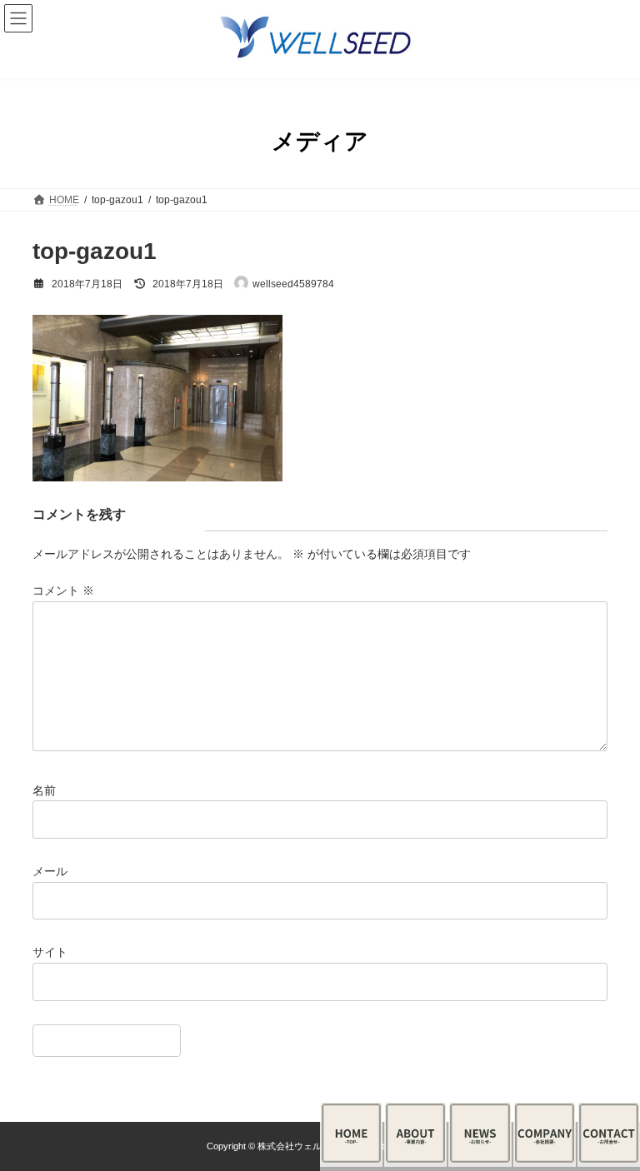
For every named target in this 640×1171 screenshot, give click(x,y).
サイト (50, 952)
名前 (44, 789)
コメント (63, 590)
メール (50, 871)
